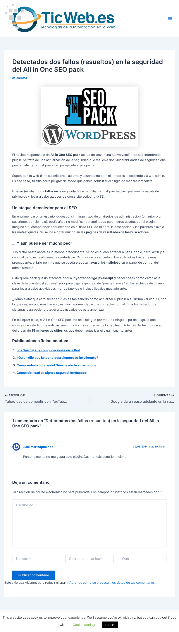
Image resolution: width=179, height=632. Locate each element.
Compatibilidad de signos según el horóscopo (52, 373)
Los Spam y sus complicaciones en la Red (48, 350)
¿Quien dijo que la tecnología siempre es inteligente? (57, 358)
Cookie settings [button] (84, 625)
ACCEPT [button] (110, 625)
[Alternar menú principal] (170, 18)
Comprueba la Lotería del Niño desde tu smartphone (56, 365)
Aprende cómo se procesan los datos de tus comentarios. (112, 583)
